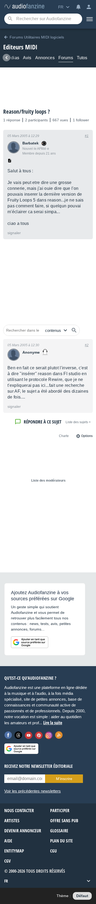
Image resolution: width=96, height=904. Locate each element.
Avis (27, 57)
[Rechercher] (74, 330)
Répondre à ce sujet (42, 422)
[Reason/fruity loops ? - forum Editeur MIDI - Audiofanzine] (24, 6)
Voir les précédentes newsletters (32, 791)
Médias (12, 57)
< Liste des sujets (78, 422)
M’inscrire (64, 779)
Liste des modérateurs (48, 480)
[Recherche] (10, 19)
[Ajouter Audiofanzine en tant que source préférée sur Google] (29, 642)
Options (87, 436)
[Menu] (89, 19)
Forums (65, 57)
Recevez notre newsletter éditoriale (38, 766)
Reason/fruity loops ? (26, 111)
